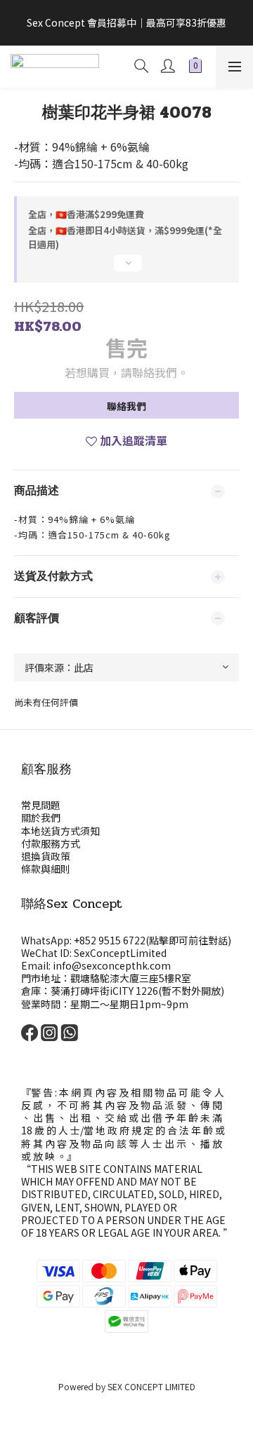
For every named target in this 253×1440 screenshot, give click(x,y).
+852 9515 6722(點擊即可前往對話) (152, 940)
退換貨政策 (45, 856)
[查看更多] (126, 268)
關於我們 (40, 817)
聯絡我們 (126, 406)
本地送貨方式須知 (60, 831)
